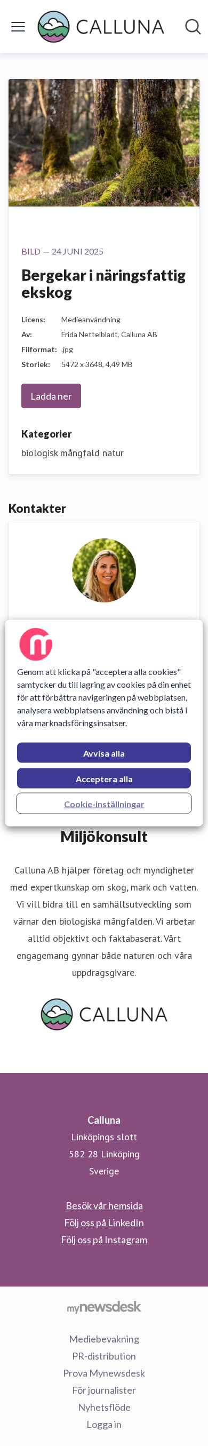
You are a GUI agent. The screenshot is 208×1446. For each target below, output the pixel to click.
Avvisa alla (104, 753)
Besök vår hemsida (104, 1205)
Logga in (104, 1424)
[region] (104, 723)
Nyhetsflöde (104, 1407)
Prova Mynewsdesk (104, 1373)
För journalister (104, 1390)
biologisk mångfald (60, 453)
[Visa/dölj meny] (18, 27)
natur (113, 453)
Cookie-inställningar (104, 804)
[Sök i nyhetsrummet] (193, 26)
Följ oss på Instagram (104, 1239)
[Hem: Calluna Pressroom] (100, 26)
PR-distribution (104, 1356)
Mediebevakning (104, 1339)
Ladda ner (51, 396)
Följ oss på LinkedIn (104, 1222)
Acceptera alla (104, 779)
